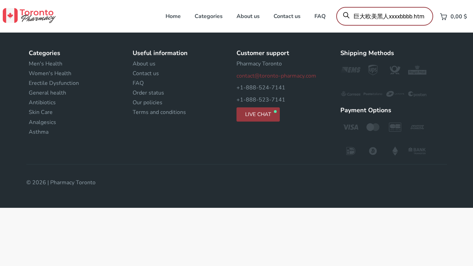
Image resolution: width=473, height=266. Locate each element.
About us (248, 16)
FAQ (320, 16)
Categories (209, 16)
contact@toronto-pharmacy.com (276, 76)
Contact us (287, 16)
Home (173, 16)
